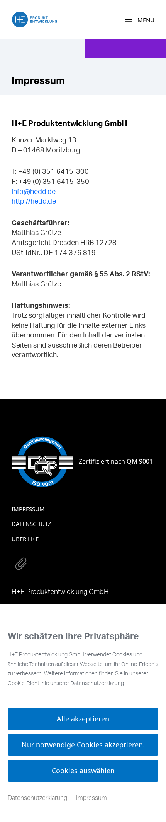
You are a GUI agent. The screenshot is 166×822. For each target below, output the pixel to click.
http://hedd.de (34, 201)
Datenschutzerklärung (37, 798)
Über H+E (25, 539)
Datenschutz (31, 523)
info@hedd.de (34, 191)
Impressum (28, 509)
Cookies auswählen (83, 770)
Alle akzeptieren (83, 718)
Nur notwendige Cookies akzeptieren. (83, 744)
